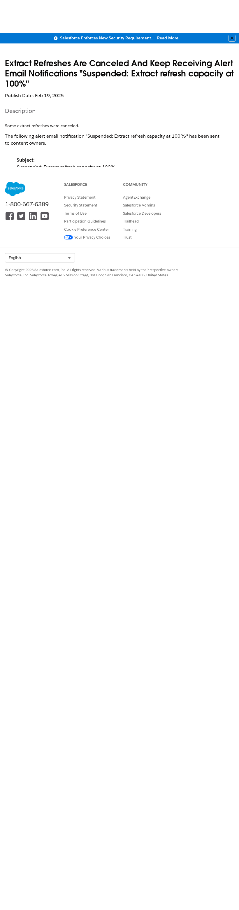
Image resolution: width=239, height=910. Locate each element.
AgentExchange (136, 197)
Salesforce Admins (139, 205)
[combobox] (40, 257)
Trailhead (131, 221)
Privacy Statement (80, 197)
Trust (127, 237)
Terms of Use (75, 213)
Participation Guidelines (85, 221)
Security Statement (80, 205)
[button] (40, 257)
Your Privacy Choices (92, 237)
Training (130, 229)
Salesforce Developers (142, 213)
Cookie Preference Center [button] (86, 229)
